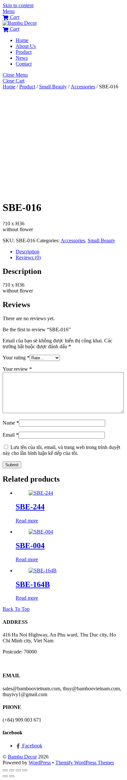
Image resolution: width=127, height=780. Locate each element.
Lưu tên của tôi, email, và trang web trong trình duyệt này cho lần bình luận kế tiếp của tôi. (61, 450)
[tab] (70, 252)
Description (27, 251)
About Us (26, 46)
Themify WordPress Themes (84, 762)
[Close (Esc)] (5, 770)
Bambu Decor (22, 756)
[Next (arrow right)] (11, 776)
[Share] (11, 770)
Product (24, 52)
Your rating (16, 357)
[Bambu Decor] (20, 23)
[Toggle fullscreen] (18, 770)
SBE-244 (30, 506)
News (22, 58)
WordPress (40, 762)
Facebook (31, 745)
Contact (24, 64)
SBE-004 (30, 545)
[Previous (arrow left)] (5, 776)
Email (11, 435)
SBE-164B (33, 584)
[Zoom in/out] (24, 770)
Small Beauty (53, 86)
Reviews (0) (28, 257)
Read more (27, 520)
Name (11, 423)
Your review (17, 369)
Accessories (83, 86)
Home (22, 40)
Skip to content (18, 5)
